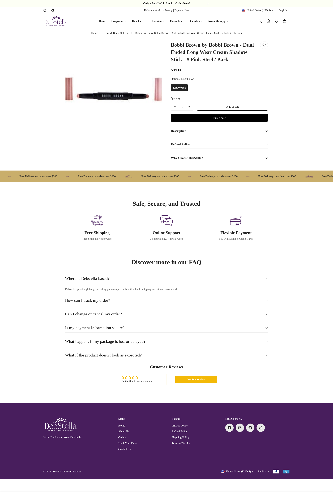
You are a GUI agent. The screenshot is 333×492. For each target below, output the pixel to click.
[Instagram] (44, 10)
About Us (123, 431)
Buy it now (219, 117)
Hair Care (138, 21)
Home (102, 21)
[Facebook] (52, 10)
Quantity (175, 98)
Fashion (157, 21)
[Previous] (125, 3)
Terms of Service (181, 443)
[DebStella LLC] (56, 21)
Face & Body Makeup (117, 33)
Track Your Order (128, 443)
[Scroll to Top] (326, 473)
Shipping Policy (180, 437)
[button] (285, 21)
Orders (122, 437)
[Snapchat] (250, 428)
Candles (195, 21)
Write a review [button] (196, 379)
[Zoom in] (155, 48)
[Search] (260, 21)
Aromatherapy (216, 21)
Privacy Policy (180, 425)
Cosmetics (176, 21)
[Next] (208, 3)
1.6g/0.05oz (179, 87)
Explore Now (181, 10)
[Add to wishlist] (264, 45)
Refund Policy (179, 431)
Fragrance (117, 21)
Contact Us (124, 449)
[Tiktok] (261, 428)
